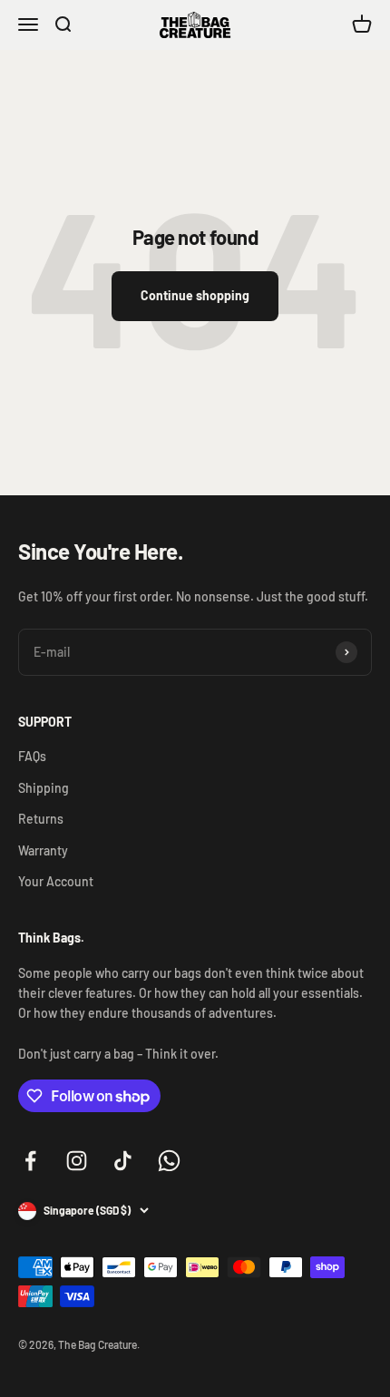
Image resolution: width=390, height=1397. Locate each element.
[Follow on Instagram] (76, 1160)
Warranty (43, 850)
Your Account (55, 881)
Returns (40, 818)
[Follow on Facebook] (30, 1160)
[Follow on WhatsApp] (169, 1160)
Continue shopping (195, 295)
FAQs (32, 756)
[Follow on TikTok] (123, 1160)
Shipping (43, 788)
